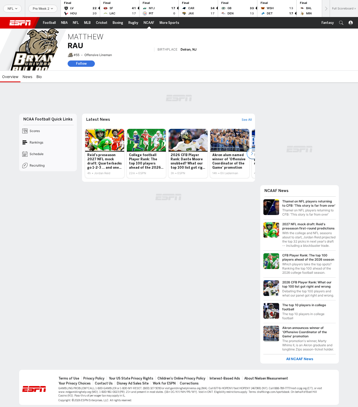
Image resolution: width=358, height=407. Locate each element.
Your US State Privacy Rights (131, 378)
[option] (104, 153)
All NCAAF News (299, 359)
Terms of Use (68, 378)
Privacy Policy (94, 378)
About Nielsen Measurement (266, 378)
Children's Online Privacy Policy (181, 378)
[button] (341, 23)
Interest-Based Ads (225, 378)
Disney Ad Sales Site (133, 383)
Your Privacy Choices (74, 383)
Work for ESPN (164, 383)
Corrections (189, 383)
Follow (81, 63)
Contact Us (104, 383)
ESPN (20, 23)
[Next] (326, 8)
